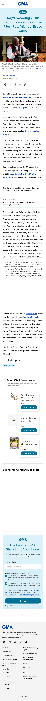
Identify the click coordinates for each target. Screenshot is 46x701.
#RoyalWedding (15, 273)
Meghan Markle (25, 97)
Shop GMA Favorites (19, 380)
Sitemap (26, 673)
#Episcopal (26, 273)
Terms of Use (7, 651)
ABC (4, 680)
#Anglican (36, 273)
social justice (31, 313)
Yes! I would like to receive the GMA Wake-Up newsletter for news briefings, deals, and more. (24, 584)
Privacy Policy (9, 595)
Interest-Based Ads (30, 653)
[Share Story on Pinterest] (15, 84)
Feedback (26, 667)
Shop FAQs (6, 673)
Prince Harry (8, 97)
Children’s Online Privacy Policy (11, 664)
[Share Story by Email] (20, 84)
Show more (38, 68)
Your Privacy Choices (10, 659)
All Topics (6, 688)
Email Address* (11, 562)
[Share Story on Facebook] (5, 84)
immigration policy (31, 317)
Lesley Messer (10, 75)
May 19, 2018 (36, 276)
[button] (3, 4)
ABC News (6, 677)
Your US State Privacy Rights (30, 649)
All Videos (6, 684)
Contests (6, 648)
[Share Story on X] (10, 84)
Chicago (21, 107)
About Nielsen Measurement (28, 658)
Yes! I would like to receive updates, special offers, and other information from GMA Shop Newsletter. (24, 577)
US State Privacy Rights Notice (28, 595)
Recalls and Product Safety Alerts (30, 678)
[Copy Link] (25, 84)
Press (25, 663)
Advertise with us (8, 669)
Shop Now (29, 407)
